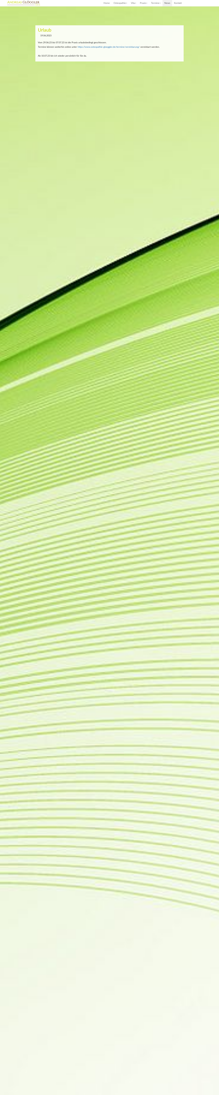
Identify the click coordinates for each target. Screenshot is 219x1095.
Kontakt (178, 3)
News (167, 3)
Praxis (143, 3)
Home (107, 3)
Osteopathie (120, 3)
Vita (133, 3)
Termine (155, 3)
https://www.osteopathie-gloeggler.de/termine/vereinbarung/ (109, 47)
